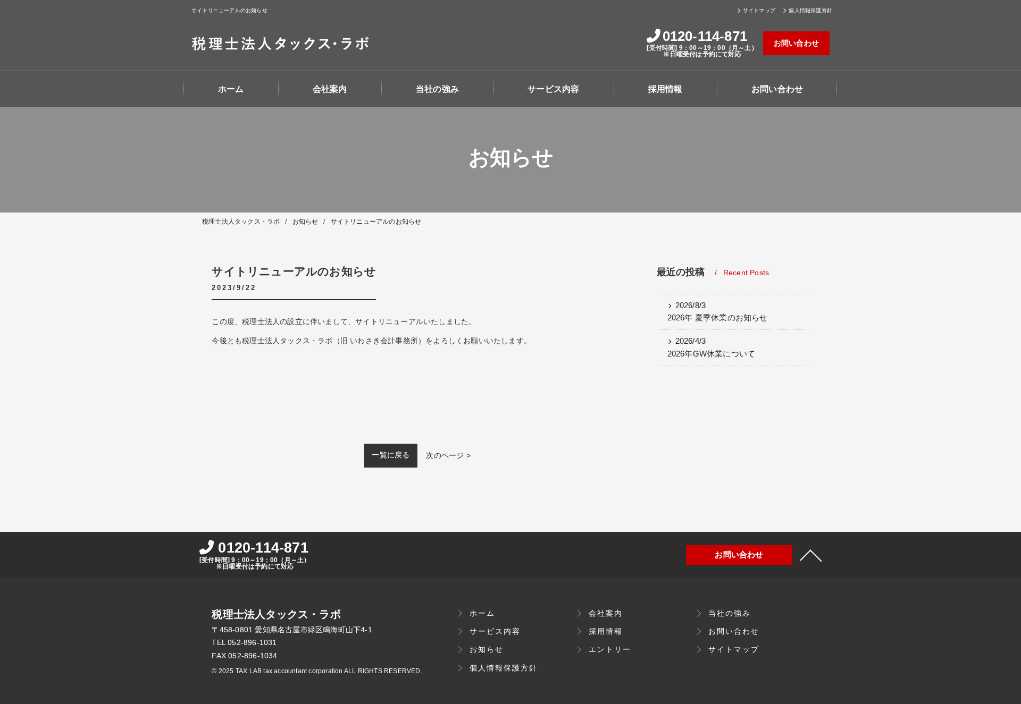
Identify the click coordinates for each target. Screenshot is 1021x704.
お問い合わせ (796, 43)
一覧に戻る (390, 455)
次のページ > (448, 455)
